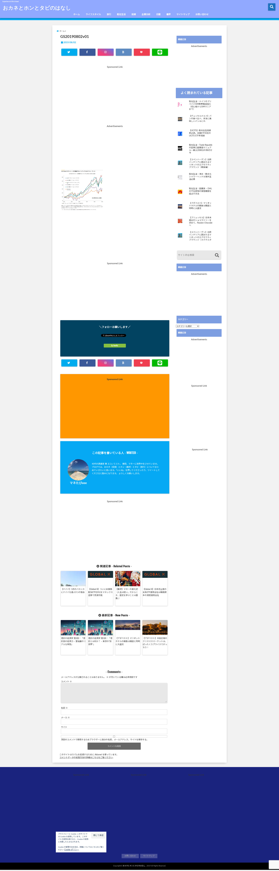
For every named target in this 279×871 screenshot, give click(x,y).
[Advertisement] (115, 97)
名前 (64, 708)
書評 (168, 14)
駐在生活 (121, 14)
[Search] (217, 255)
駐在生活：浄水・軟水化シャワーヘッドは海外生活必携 (200, 176)
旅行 (109, 14)
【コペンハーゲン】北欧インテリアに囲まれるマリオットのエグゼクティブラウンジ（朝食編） (200, 163)
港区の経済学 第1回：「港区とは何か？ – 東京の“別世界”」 (100, 641)
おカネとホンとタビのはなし (37, 8)
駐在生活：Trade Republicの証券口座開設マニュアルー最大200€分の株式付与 (200, 149)
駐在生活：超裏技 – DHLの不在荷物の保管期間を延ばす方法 (200, 191)
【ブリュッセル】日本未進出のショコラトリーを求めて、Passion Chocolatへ (200, 221)
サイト (64, 727)
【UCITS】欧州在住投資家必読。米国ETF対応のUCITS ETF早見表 (200, 133)
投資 (134, 14)
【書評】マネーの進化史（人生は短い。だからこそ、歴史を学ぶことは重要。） (127, 593)
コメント (66, 682)
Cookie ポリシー (71, 850)
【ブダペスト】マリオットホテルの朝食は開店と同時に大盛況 (128, 641)
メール (65, 718)
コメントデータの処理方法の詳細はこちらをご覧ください (86, 758)
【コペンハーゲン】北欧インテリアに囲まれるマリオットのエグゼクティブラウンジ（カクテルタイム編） (200, 236)
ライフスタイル (93, 14)
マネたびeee (78, 483)
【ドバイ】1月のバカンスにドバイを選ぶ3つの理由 (73, 590)
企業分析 (146, 14)
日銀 (158, 14)
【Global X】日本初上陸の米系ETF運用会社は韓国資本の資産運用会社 (155, 592)
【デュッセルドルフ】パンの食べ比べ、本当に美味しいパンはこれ (200, 118)
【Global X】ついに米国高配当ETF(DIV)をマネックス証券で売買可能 (100, 592)
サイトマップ (183, 14)
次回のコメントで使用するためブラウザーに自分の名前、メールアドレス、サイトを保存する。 (105, 740)
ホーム (76, 14)
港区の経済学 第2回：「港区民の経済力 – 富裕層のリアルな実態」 (73, 641)
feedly (115, 345)
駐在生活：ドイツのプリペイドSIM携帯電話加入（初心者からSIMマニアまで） (200, 105)
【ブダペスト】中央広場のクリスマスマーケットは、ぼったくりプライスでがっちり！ (155, 643)
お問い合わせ (202, 14)
